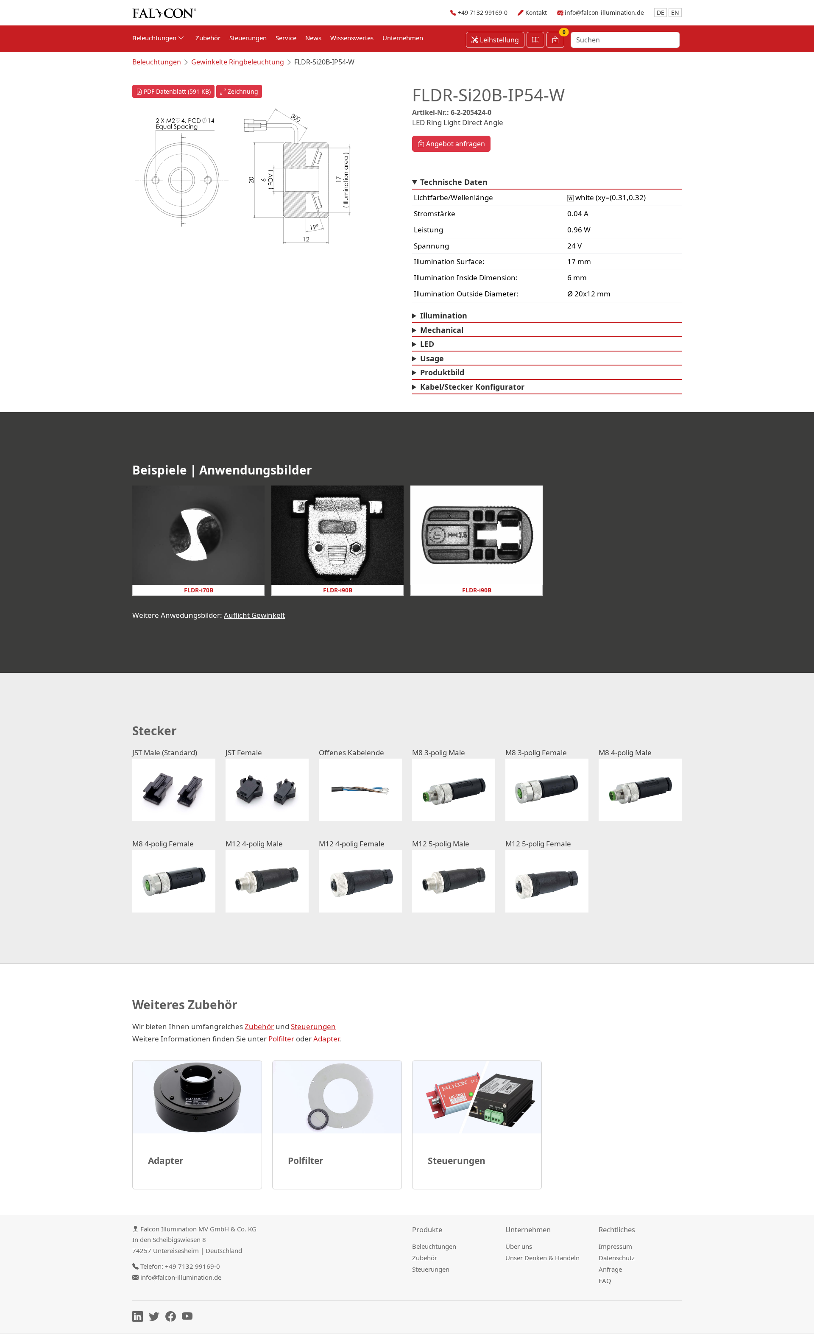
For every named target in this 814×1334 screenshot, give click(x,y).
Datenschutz (617, 1257)
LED (427, 344)
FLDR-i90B (337, 590)
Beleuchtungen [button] (155, 37)
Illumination (443, 315)
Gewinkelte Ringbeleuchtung (237, 62)
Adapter (326, 1039)
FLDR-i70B (198, 590)
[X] (156, 1318)
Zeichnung (242, 91)
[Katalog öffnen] (535, 40)
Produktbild (442, 372)
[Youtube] (189, 1318)
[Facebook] (172, 1318)
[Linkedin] (139, 1318)
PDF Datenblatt (176, 91)
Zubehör (207, 37)
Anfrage (610, 1269)
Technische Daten (454, 182)
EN (675, 12)
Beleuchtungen (156, 62)
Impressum (615, 1246)
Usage (432, 358)
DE (660, 12)
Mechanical (441, 330)
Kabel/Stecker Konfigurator (472, 387)
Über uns (518, 1246)
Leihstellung (498, 40)
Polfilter (281, 1039)
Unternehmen (402, 37)
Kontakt (536, 12)
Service (286, 37)
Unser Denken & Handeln (542, 1257)
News (313, 37)
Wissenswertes (352, 37)
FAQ (605, 1280)
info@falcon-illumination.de (604, 12)
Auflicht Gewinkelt (254, 615)
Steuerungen (248, 37)
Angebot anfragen (454, 143)
